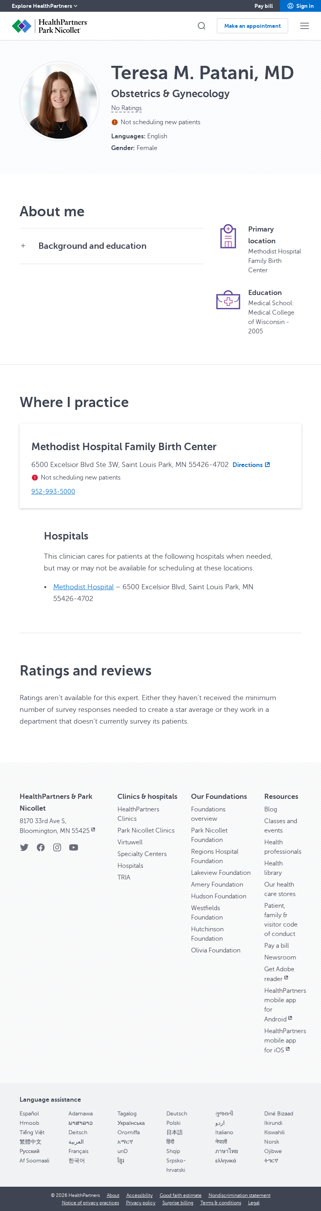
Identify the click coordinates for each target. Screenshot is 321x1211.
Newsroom (280, 957)
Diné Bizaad (278, 1114)
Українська (131, 1123)
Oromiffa (128, 1132)
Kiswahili (274, 1132)
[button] (300, 6)
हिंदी (170, 1142)
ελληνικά (225, 1161)
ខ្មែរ (120, 1161)
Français (78, 1151)
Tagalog (127, 1114)
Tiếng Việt (32, 1132)
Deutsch (176, 1114)
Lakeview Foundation (221, 872)
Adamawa (81, 1114)
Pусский (30, 1151)
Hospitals (130, 865)
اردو (220, 1123)
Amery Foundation (217, 884)
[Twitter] (24, 850)
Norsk (271, 1142)
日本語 (174, 1132)
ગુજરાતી (224, 1114)
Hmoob (29, 1123)
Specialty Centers (142, 854)
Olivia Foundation (215, 950)
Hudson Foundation (218, 896)
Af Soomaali (34, 1161)
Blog (270, 809)
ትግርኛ (271, 1161)
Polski (173, 1123)
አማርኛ (125, 1142)
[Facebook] (40, 850)
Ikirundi (273, 1123)
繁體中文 (30, 1142)
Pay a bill (276, 945)
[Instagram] (57, 850)
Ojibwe (273, 1151)
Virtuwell (129, 842)
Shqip (173, 1151)
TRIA (123, 877)
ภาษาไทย (226, 1151)
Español (29, 1114)
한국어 (77, 1161)
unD (122, 1151)
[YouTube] (73, 850)
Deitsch (78, 1132)
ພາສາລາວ (81, 1123)
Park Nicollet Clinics (146, 830)
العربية (76, 1142)
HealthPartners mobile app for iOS (285, 1041)
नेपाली (221, 1142)
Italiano (224, 1132)
